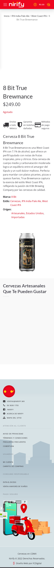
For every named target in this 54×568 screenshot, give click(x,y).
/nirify (10, 409)
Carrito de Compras (13, 466)
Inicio (6, 15)
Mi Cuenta (8, 462)
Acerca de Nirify (15, 413)
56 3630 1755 (13, 405)
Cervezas (15, 201)
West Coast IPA (39, 15)
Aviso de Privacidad (13, 434)
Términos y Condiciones (15, 438)
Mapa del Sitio (14, 418)
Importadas (18, 217)
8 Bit (13, 196)
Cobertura (8, 446)
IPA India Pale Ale (20, 15)
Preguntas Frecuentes (14, 442)
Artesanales (18, 213)
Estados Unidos (35, 213)
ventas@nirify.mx (16, 401)
